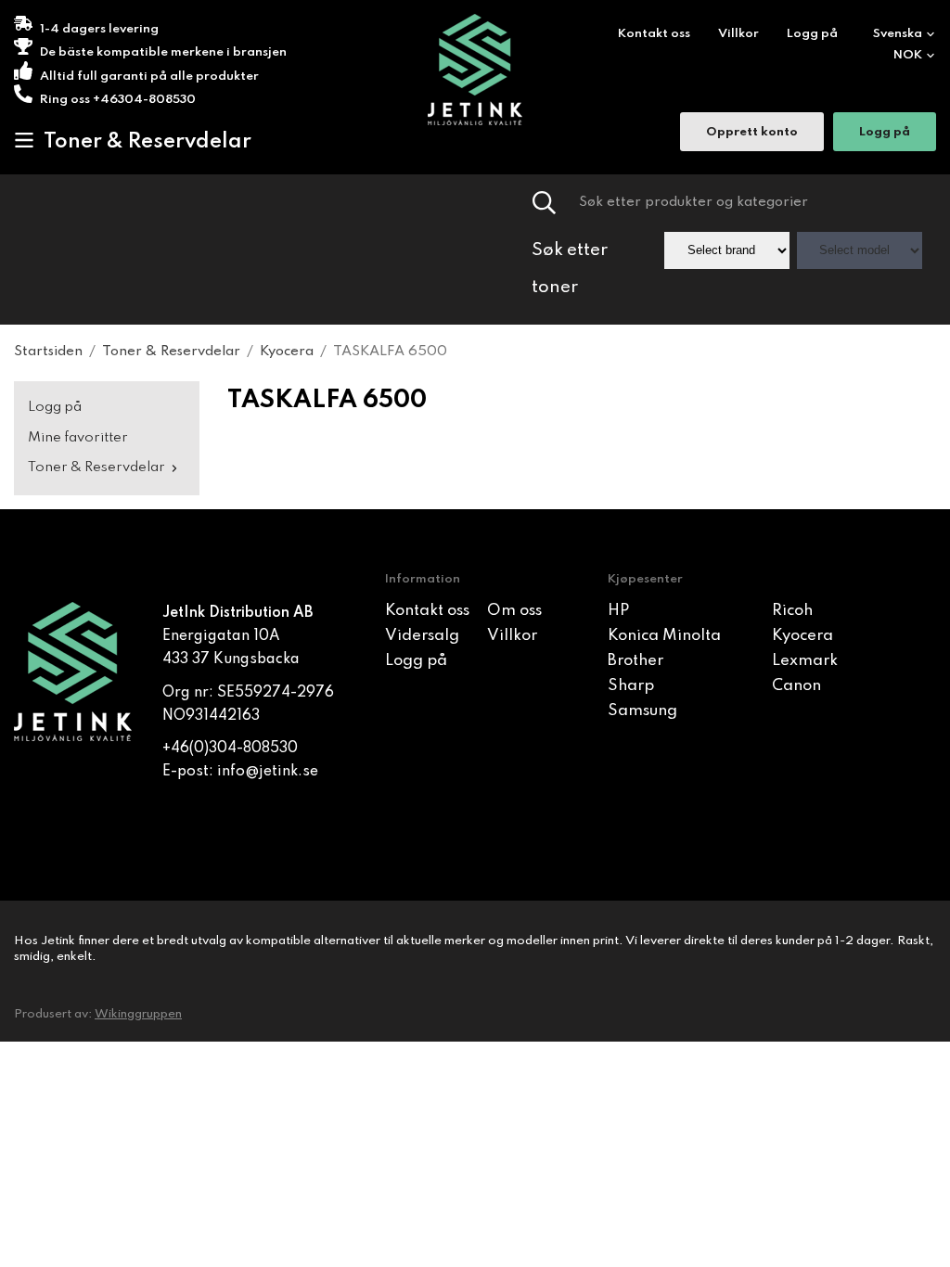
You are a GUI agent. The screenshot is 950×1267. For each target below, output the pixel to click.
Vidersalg (422, 636)
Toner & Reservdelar (147, 142)
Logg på (812, 34)
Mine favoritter (78, 437)
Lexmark (805, 661)
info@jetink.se (267, 771)
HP (618, 611)
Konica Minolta (664, 636)
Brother (635, 661)
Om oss (514, 611)
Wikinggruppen (138, 1014)
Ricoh (792, 611)
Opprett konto (752, 132)
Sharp (631, 686)
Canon (796, 686)
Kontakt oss (654, 34)
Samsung (642, 711)
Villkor (738, 34)
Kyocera (802, 636)
